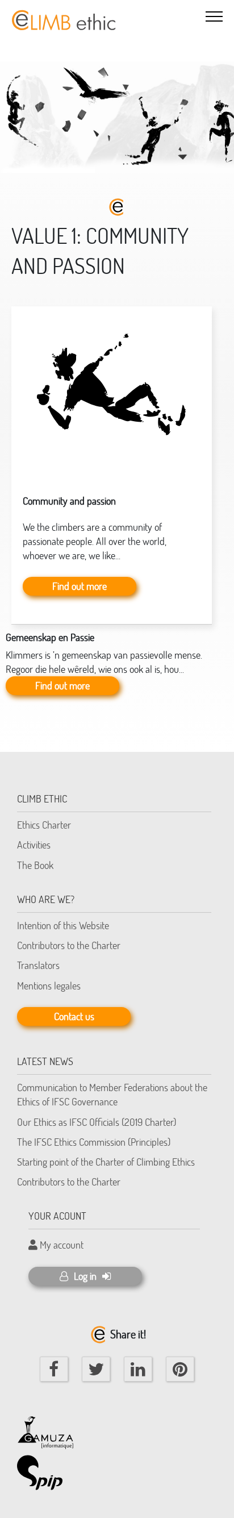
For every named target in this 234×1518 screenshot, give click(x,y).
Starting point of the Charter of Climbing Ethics (106, 1161)
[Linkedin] (138, 1369)
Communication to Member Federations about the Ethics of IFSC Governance (112, 1094)
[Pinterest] (180, 1369)
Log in (85, 1276)
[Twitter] (96, 1369)
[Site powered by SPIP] (45, 1472)
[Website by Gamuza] (45, 1427)
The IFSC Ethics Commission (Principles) (93, 1142)
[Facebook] (54, 1369)
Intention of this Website (63, 925)
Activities (34, 844)
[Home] (62, 15)
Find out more (79, 586)
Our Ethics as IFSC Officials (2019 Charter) (96, 1122)
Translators (38, 965)
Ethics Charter (44, 824)
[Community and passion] (111, 391)
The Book (35, 865)
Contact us (74, 1016)
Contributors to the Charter (68, 945)
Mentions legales (49, 985)
